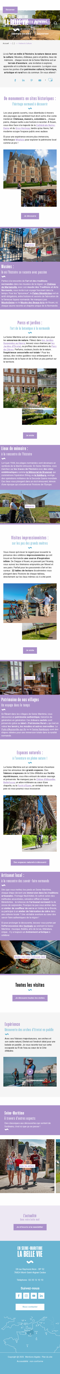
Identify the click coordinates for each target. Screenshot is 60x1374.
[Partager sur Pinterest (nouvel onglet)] (31, 81)
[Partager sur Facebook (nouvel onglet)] (15, 81)
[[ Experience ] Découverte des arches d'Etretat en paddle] (30, 1071)
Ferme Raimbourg (40, 729)
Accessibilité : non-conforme (30, 1361)
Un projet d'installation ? (28, 4)
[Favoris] (49, 23)
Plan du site (47, 1357)
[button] (55, 23)
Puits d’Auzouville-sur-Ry (13, 729)
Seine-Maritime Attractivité (9, 4)
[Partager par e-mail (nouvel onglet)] (40, 81)
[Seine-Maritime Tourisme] (15, 23)
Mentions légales (32, 1357)
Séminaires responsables (47, 4)
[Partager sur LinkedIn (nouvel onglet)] (23, 81)
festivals (28, 926)
